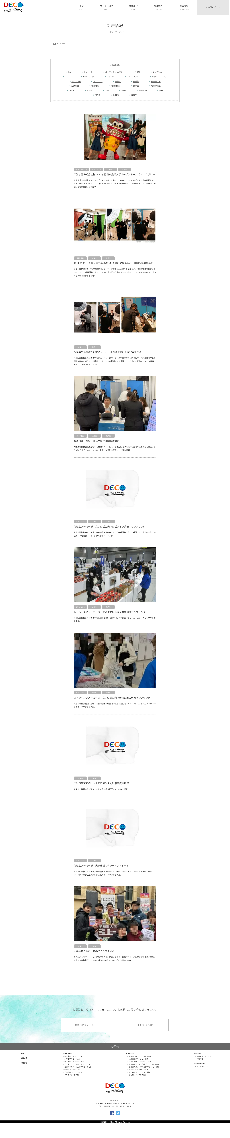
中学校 (118, 81)
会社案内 (158, 7)
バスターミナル (133, 76)
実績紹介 (133, 7)
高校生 (134, 95)
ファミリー (97, 81)
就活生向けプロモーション (74, 1061)
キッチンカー (158, 72)
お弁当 (137, 72)
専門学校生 (156, 85)
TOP (54, 43)
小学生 (71, 90)
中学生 (136, 81)
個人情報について (203, 1066)
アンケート (88, 72)
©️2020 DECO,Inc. (107, 1122)
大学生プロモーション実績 (138, 1059)
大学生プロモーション (72, 1059)
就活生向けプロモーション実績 (140, 1061)
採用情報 (24, 1063)
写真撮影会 (116, 85)
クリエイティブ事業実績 (137, 1075)
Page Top (115, 1047)
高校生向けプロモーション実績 (140, 1056)
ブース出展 (76, 81)
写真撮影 (95, 85)
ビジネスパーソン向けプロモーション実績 (144, 1064)
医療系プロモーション (72, 1069)
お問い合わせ (214, 7)
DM (69, 72)
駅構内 (116, 95)
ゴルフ (67, 76)
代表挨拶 (200, 1059)
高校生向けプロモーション (74, 1056)
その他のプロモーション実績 (139, 1072)
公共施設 (75, 85)
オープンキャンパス (113, 72)
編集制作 (143, 90)
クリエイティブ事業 (71, 1075)
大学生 (136, 85)
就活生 (90, 90)
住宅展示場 (156, 81)
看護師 (124, 90)
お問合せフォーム (84, 1025)
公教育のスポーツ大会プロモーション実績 (144, 1067)
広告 (107, 90)
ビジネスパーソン (159, 76)
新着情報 (184, 7)
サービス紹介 (106, 7)
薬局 (161, 90)
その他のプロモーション (73, 1072)
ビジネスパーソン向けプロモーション (78, 1064)
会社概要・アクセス (204, 1056)
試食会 (98, 95)
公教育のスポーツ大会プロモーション (78, 1067)
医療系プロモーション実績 (138, 1069)
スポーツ (110, 76)
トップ (80, 7)
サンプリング (88, 76)
